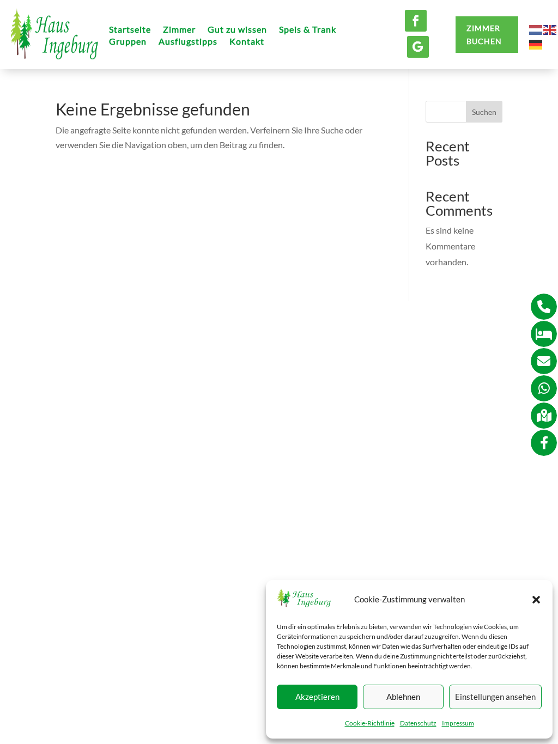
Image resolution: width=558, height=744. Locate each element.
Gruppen (128, 42)
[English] (550, 28)
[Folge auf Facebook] (416, 21)
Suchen (484, 112)
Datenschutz (418, 723)
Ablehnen (403, 697)
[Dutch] (536, 28)
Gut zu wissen (237, 30)
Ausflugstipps (188, 42)
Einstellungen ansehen (495, 697)
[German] (536, 43)
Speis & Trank (307, 30)
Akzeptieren (317, 697)
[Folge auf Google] (418, 47)
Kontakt (246, 42)
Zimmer (179, 30)
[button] (536, 599)
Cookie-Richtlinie (370, 723)
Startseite (130, 30)
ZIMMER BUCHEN (484, 34)
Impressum (458, 723)
